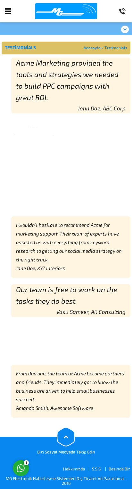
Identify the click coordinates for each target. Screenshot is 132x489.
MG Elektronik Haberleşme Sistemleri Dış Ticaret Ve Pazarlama (65, 478)
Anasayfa (92, 48)
